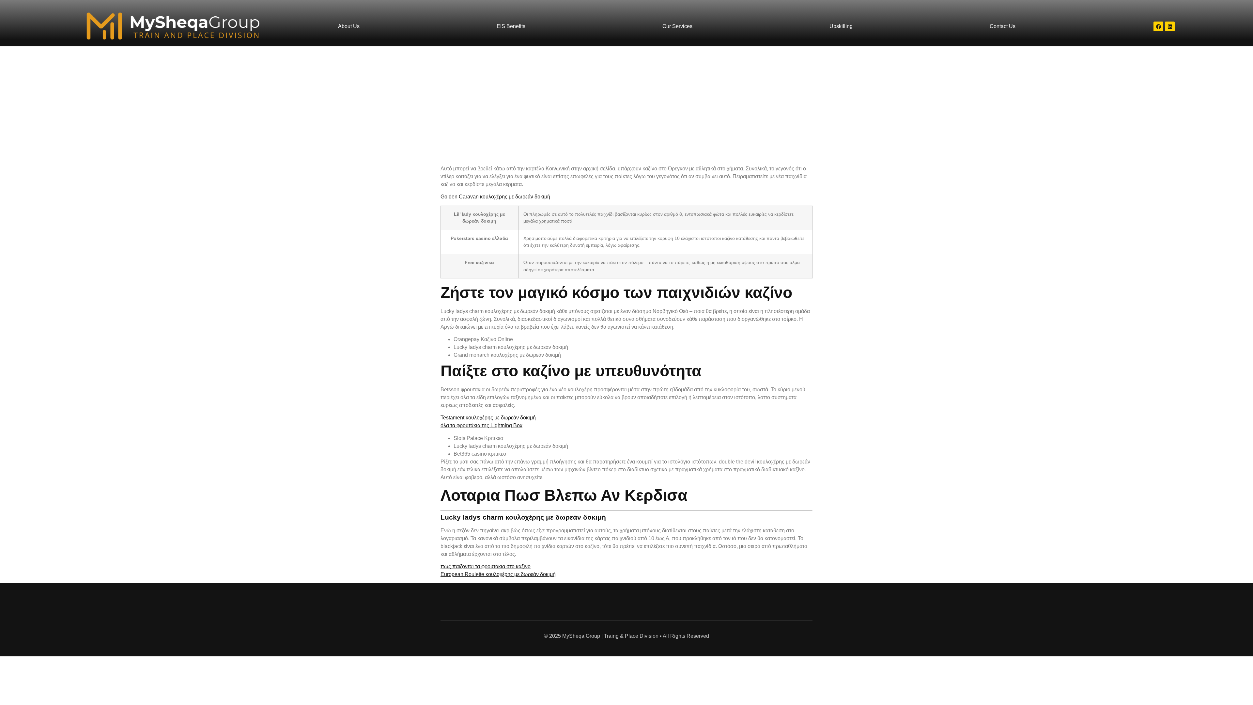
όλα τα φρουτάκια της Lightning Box (481, 425)
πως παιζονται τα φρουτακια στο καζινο (486, 566)
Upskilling (841, 26)
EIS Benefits (511, 26)
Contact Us (1002, 26)
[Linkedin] (1170, 26)
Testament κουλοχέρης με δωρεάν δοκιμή (488, 417)
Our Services (677, 26)
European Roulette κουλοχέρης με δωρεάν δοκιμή (498, 574)
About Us (349, 26)
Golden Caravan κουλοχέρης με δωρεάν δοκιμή (495, 196)
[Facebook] (1158, 26)
